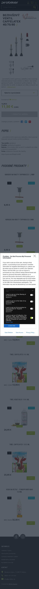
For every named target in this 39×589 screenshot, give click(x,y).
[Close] (35, 256)
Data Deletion (9, 332)
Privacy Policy (30, 332)
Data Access (19, 332)
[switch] (31, 295)
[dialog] (19, 294)
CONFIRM (11, 326)
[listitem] (19, 290)
